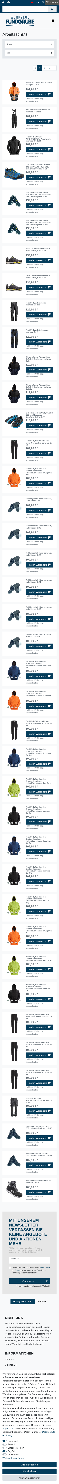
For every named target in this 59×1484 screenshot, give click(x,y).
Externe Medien (16, 1447)
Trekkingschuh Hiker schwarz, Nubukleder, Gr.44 (39, 554)
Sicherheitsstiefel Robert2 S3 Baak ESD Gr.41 (38, 1181)
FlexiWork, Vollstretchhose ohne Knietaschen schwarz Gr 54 (39, 443)
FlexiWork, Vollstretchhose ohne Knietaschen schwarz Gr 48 (39, 1072)
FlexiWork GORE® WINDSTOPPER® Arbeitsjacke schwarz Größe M (38, 139)
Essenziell (13, 1441)
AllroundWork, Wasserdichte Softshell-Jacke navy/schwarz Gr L (38, 359)
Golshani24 (11, 1364)
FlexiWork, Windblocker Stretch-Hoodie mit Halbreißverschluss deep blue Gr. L (38, 664)
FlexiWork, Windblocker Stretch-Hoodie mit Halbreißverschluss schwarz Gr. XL (38, 810)
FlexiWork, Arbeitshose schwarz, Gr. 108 (36, 304)
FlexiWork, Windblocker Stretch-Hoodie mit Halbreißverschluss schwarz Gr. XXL (38, 870)
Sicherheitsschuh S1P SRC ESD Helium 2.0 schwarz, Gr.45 (39, 1127)
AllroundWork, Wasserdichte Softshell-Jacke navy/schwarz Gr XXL (38, 387)
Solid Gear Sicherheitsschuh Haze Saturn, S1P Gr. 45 (38, 250)
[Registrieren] (9, 2)
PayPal (11, 1451)
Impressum (8, 1428)
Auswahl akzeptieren (29, 1478)
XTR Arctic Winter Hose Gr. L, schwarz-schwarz (38, 111)
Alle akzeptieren (29, 1464)
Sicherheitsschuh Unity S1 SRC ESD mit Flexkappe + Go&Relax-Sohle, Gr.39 (39, 415)
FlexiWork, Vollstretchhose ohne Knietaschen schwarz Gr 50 (39, 1016)
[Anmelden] (3, 2)
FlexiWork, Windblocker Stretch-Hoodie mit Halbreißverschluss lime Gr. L (38, 781)
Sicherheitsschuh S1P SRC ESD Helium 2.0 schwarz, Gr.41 (39, 1154)
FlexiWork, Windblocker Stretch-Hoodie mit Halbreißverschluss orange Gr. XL (39, 930)
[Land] (32, 2)
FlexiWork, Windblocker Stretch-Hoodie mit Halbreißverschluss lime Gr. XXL (37, 900)
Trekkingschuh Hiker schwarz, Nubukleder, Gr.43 (39, 608)
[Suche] (52, 9)
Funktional (13, 1454)
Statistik (12, 1444)
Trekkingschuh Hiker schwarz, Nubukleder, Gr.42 (39, 500)
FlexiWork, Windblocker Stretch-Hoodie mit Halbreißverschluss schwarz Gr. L (38, 988)
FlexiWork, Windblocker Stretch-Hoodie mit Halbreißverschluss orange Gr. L (39, 694)
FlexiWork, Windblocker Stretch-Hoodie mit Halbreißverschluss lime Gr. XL (39, 959)
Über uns (9, 1359)
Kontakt (42, 1301)
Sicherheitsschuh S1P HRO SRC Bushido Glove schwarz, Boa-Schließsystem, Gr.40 (38, 223)
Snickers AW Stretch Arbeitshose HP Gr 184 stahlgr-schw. (39, 1100)
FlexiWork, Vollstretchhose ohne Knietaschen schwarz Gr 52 (39, 1044)
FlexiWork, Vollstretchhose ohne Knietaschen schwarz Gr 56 (39, 723)
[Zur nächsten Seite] (54, 68)
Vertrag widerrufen (22, 1301)
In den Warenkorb (38, 94)
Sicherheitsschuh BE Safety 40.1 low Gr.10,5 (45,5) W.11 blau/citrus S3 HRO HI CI (38, 167)
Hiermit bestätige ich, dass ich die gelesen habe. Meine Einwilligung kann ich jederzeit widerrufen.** (31, 1270)
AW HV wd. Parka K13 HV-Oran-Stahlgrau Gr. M (39, 84)
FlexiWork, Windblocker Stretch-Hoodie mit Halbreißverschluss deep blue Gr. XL (38, 840)
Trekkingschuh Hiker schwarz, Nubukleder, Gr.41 (39, 581)
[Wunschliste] (43, 2)
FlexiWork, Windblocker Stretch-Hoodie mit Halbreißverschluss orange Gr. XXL (39, 472)
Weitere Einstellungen (13, 1458)
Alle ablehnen (29, 1471)
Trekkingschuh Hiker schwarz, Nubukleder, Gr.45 (39, 527)
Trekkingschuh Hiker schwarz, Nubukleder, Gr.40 (39, 635)
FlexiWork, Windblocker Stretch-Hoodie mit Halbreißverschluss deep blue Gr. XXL (38, 752)
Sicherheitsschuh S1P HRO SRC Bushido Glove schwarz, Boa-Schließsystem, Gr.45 (38, 195)
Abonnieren (28, 1281)
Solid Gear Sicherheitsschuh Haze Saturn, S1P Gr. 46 (38, 277)
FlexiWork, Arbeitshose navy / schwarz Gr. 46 (38, 331)
